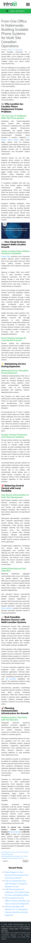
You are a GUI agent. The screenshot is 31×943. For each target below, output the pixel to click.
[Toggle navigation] (28, 4)
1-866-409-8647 (17, 11)
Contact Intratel (14, 832)
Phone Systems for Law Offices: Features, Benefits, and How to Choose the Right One (17, 901)
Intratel (20, 50)
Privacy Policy (13, 928)
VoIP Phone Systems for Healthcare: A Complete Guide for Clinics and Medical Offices (17, 892)
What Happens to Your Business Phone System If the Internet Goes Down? (17, 875)
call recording (11, 679)
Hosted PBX (6, 256)
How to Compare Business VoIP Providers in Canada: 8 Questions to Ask (16, 884)
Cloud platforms (7, 608)
